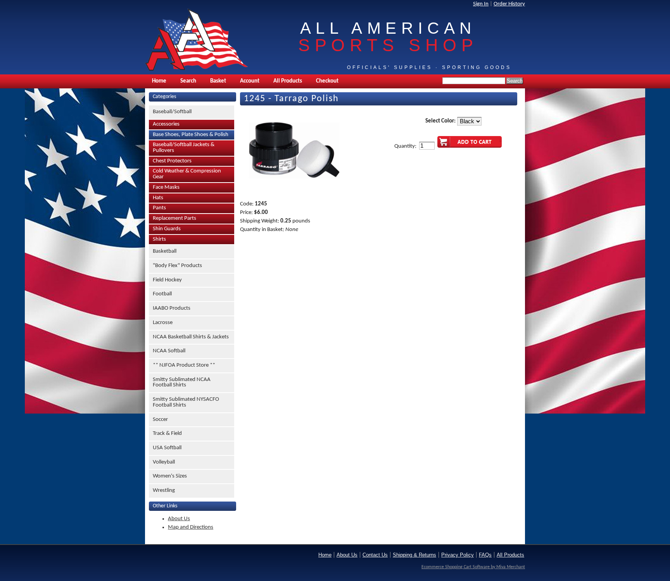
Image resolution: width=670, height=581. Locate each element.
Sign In (481, 4)
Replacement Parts (174, 218)
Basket (218, 81)
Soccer (160, 419)
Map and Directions (190, 527)
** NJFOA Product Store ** (184, 365)
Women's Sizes (170, 476)
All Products (287, 81)
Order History (509, 4)
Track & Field (167, 433)
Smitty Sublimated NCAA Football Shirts (182, 382)
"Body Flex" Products (177, 266)
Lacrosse (163, 323)
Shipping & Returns (414, 555)
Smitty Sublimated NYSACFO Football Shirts (186, 402)
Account (249, 81)
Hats (158, 198)
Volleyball (164, 462)
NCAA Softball (169, 351)
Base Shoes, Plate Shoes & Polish (190, 135)
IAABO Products (171, 308)
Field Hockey (167, 280)
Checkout (327, 81)
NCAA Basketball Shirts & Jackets (191, 337)
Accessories (166, 124)
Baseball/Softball (172, 112)
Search (188, 81)
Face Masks (166, 187)
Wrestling (164, 490)
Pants (159, 208)
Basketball (164, 251)
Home (159, 81)
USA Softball (167, 448)
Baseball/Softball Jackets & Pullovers (183, 147)
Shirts (159, 239)
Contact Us (375, 555)
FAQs (485, 555)
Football (162, 294)
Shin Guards (167, 229)
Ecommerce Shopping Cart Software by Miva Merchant (473, 567)
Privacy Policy (457, 555)
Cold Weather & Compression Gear (187, 174)
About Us (179, 519)
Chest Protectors (172, 161)
